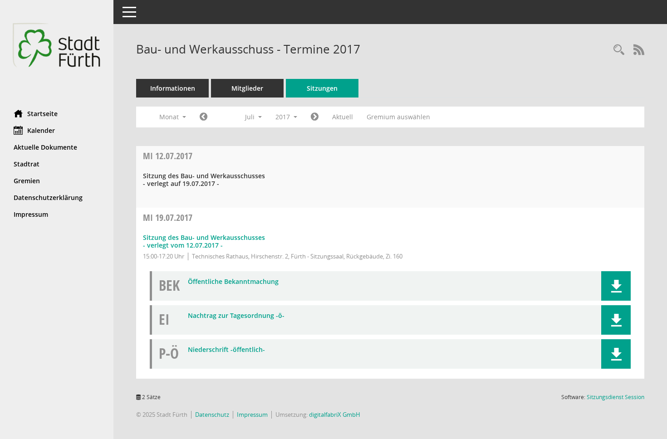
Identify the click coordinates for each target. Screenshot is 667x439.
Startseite (42, 113)
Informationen (172, 88)
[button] (616, 286)
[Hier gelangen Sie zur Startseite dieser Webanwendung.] (56, 51)
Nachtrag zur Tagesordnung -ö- (236, 316)
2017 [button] (283, 116)
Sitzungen (322, 88)
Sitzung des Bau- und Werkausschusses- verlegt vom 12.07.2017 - (204, 241)
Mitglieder (247, 88)
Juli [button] (250, 116)
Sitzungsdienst (615, 397)
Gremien (27, 180)
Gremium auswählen (398, 116)
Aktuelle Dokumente (45, 147)
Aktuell (342, 116)
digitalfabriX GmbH (334, 414)
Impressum (31, 214)
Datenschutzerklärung (48, 197)
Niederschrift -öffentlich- (226, 350)
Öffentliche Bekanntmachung (233, 282)
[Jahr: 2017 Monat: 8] (314, 117)
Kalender (41, 130)
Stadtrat (26, 164)
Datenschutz (212, 414)
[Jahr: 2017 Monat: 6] (203, 117)
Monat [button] (170, 116)
